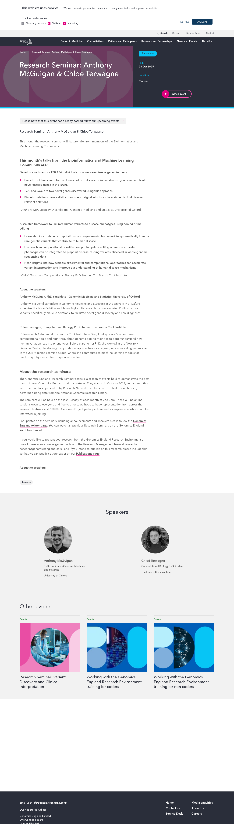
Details (184, 22)
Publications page (87, 453)
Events (23, 52)
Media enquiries (202, 802)
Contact (210, 33)
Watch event (179, 94)
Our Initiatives (95, 41)
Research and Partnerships (156, 41)
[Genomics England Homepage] (26, 41)
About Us (207, 41)
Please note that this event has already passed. (71, 121)
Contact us (173, 808)
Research (26, 482)
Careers (176, 33)
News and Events (187, 41)
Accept (202, 22)
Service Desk (193, 33)
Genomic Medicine (71, 41)
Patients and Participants (122, 41)
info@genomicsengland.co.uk (50, 803)
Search (163, 33)
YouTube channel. (31, 430)
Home (170, 802)
